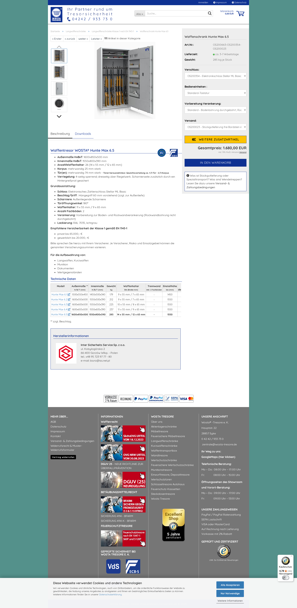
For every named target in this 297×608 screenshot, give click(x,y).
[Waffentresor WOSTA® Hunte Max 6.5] (124, 80)
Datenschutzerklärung (110, 594)
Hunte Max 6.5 (59, 314)
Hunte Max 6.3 (59, 304)
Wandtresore (159, 455)
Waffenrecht (109, 421)
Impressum (221, 2)
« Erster (57, 38)
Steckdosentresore (163, 494)
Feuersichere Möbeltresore (168, 436)
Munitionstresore (161, 469)
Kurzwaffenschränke (164, 445)
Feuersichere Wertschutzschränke (172, 465)
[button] (59, 116)
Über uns (156, 421)
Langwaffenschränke (164, 441)
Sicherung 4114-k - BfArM (118, 520)
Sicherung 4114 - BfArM (117, 516)
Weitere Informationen (230, 600)
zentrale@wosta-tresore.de (219, 444)
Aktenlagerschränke (164, 426)
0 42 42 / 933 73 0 (212, 439)
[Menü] (291, 557)
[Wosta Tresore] (90, 14)
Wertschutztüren (161, 479)
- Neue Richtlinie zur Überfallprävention (122, 466)
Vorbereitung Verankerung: (203, 103)
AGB (53, 421)
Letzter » (96, 38)
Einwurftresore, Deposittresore (170, 474)
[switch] (285, 578)
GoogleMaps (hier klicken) (218, 457)
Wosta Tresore (160, 498)
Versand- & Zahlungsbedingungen (72, 441)
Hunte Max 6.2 (59, 299)
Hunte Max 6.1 (60, 294)
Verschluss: (192, 69)
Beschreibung (60, 134)
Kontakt (56, 436)
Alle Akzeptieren (230, 585)
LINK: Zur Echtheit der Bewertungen (223, 560)
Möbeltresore (159, 431)
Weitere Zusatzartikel (217, 139)
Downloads (83, 134)
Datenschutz (240, 2)
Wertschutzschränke (164, 460)
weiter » (83, 38)
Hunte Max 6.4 (59, 309)
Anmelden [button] (203, 2)
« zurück (70, 38)
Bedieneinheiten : (196, 86)
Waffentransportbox (164, 450)
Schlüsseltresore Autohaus (168, 484)
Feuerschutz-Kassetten (165, 489)
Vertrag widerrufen (63, 457)
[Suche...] (209, 13)
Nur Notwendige (230, 593)
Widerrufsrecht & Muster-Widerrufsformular (66, 448)
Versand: (190, 120)
